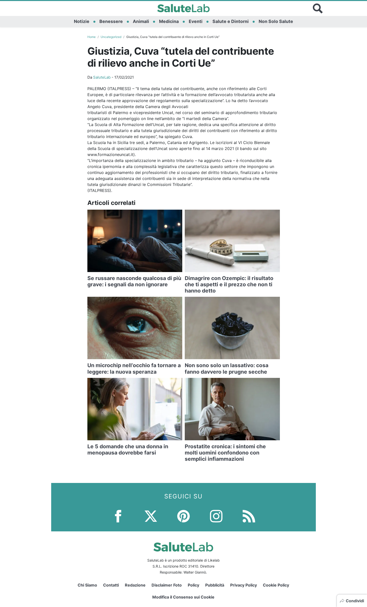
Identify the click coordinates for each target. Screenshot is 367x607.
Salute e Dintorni (230, 21)
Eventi (195, 21)
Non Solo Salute (276, 21)
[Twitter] (151, 515)
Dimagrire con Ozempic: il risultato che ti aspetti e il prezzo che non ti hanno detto (229, 284)
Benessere (111, 21)
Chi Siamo (87, 585)
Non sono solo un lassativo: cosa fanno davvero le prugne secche (226, 368)
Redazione (135, 585)
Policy (193, 585)
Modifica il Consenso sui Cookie (183, 597)
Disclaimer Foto (167, 585)
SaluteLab (102, 77)
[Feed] (249, 515)
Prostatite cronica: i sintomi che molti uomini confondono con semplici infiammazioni (225, 452)
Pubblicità (214, 585)
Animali (141, 21)
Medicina (169, 21)
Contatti (111, 585)
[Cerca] (318, 8)
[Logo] (183, 8)
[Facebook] (118, 515)
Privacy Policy (243, 585)
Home (91, 37)
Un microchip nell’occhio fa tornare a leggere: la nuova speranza (134, 368)
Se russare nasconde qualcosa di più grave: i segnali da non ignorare (134, 281)
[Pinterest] (183, 515)
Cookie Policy (276, 585)
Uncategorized (111, 37)
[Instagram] (216, 515)
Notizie (81, 21)
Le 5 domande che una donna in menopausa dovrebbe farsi (127, 449)
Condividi (355, 600)
